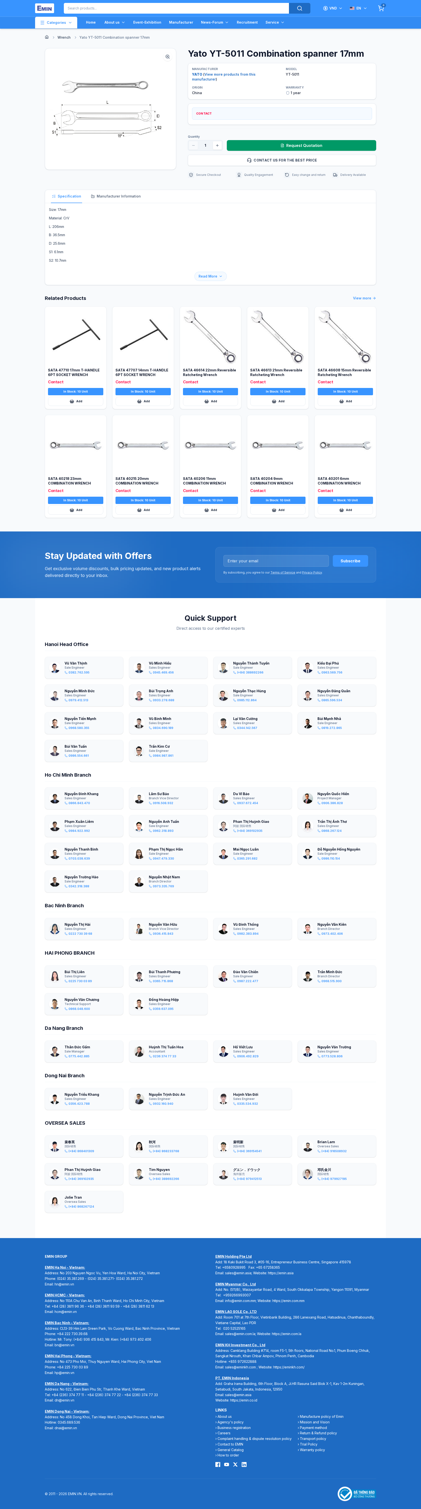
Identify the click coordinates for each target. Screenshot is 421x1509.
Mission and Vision (315, 1422)
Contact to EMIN (230, 1444)
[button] (110, 109)
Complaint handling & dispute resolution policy (255, 1439)
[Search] (299, 8)
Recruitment (247, 22)
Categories (56, 22)
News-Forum (212, 22)
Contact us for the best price (285, 160)
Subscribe (350, 560)
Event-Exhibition (147, 22)
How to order (228, 1455)
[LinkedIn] (244, 1464)
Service (272, 22)
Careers (224, 1433)
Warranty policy (312, 1450)
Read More (208, 276)
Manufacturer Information (119, 196)
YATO (197, 74)
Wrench (64, 37)
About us (112, 22)
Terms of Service (282, 572)
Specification (69, 196)
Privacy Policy (312, 572)
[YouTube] (226, 1464)
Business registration (234, 1428)
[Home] (47, 37)
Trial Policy (308, 1444)
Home (91, 22)
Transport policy (313, 1439)
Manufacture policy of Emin (322, 1416)
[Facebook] (217, 1464)
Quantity (194, 136)
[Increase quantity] (217, 145)
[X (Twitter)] (235, 1464)
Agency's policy (231, 1422)
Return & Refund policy (318, 1433)
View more (362, 298)
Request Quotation (304, 145)
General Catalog (231, 1450)
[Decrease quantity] (193, 145)
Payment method (313, 1428)
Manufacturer (181, 22)
